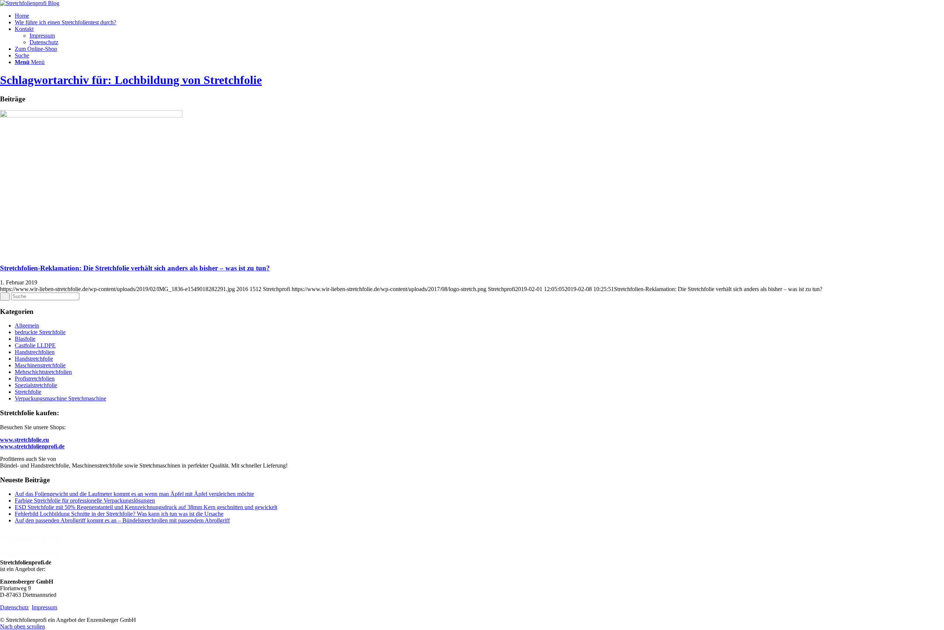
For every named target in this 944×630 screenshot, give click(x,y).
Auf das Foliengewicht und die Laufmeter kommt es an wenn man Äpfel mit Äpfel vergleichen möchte (134, 494)
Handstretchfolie (34, 359)
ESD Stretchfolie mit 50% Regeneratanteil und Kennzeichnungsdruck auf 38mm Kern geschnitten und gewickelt (146, 507)
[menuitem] (479, 16)
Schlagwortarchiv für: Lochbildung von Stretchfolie (131, 80)
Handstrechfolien (35, 352)
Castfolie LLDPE (35, 345)
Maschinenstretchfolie (40, 365)
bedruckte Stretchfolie (40, 332)
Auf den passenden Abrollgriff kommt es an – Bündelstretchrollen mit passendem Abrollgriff (122, 520)
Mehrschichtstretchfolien (43, 372)
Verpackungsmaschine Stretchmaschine (60, 398)
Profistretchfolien (35, 378)
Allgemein (27, 325)
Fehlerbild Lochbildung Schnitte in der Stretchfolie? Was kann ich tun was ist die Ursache (119, 514)
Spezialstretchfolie (36, 385)
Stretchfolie (28, 392)
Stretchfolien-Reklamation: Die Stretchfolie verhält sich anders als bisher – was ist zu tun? (135, 268)
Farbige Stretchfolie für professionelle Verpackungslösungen (85, 500)
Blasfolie (25, 339)
